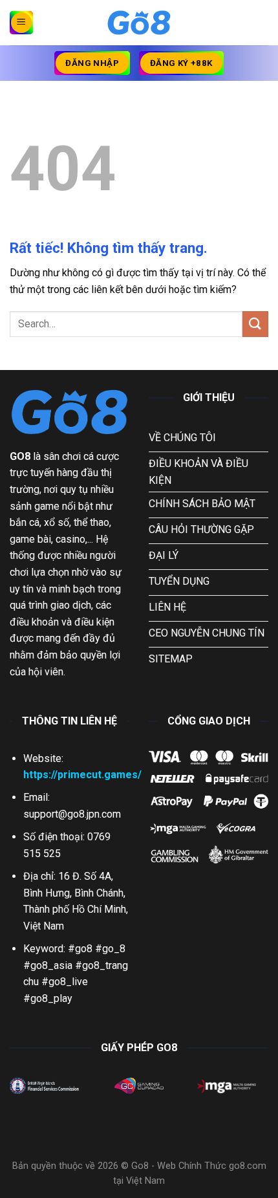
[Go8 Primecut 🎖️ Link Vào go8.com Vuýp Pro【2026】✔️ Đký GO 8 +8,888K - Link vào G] (139, 22)
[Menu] (21, 22)
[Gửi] (255, 323)
